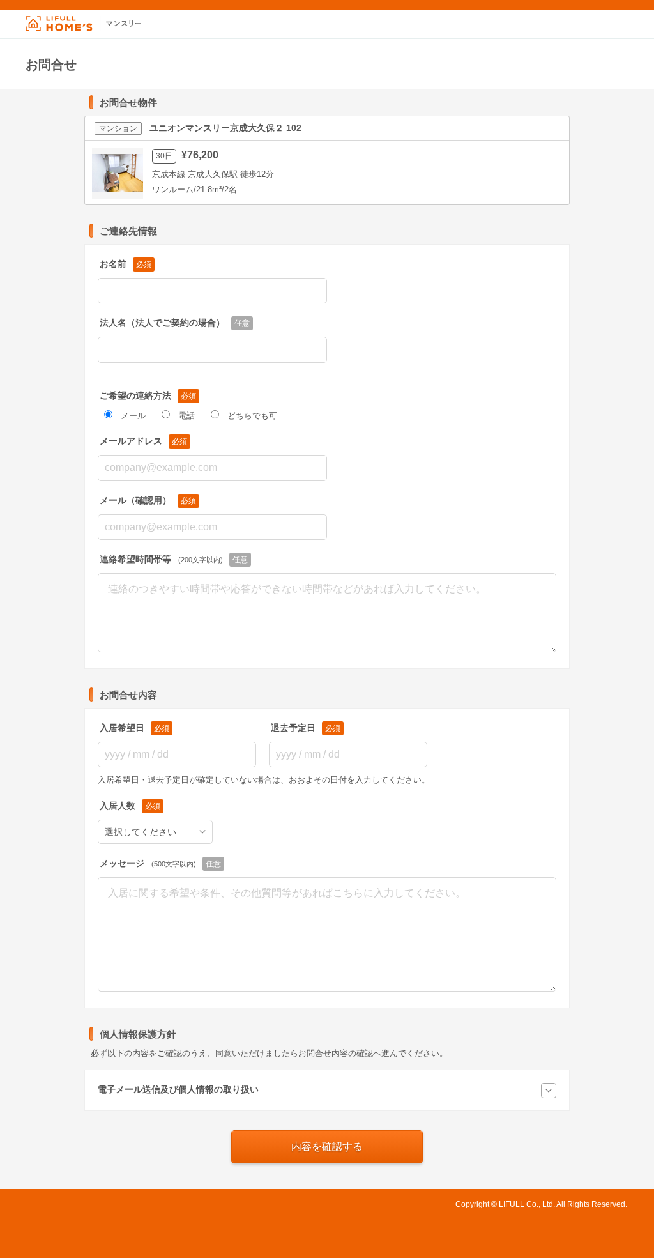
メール (133, 415)
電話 (186, 415)
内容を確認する (327, 1146)
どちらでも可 (252, 415)
